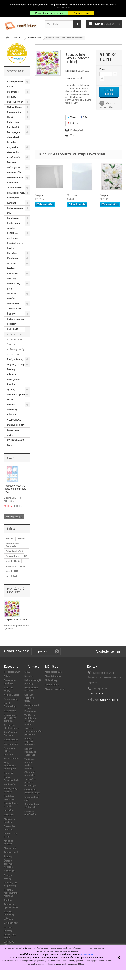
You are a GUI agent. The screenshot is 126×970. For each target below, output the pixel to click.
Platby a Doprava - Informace (29, 741)
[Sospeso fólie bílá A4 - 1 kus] (81, 176)
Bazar (10, 445)
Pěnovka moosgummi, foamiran (14, 379)
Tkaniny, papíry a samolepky (15, 351)
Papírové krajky (15, 102)
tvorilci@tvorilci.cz (109, 700)
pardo (22, 566)
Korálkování (13, 218)
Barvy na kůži (14, 172)
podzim (9, 538)
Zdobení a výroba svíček (16, 397)
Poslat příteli (76, 130)
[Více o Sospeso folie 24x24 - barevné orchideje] (12, 608)
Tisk (72, 135)
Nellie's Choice (14, 107)
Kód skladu (71, 71)
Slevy (10, 457)
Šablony (11, 314)
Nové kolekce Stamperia (12, 545)
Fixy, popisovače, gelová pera (16, 195)
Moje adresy (51, 680)
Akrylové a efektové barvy (14, 150)
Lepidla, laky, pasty (14, 286)
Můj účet (51, 666)
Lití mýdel (12, 253)
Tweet (73, 117)
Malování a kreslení (12, 266)
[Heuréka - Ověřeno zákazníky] (17, 53)
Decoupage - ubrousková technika (13, 137)
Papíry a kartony (15, 359)
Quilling (11, 389)
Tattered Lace (12, 556)
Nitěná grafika (14, 167)
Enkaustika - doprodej (13, 276)
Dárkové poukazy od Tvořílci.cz (30, 752)
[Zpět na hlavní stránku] (7, 38)
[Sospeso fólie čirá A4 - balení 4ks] (49, 176)
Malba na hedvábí (11, 296)
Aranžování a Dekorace (13, 160)
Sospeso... (40, 195)
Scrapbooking (14, 112)
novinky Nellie (13, 561)
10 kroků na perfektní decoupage (30, 782)
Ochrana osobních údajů (29, 698)
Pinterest (74, 123)
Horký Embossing (13, 119)
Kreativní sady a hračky (15, 245)
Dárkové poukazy (15, 425)
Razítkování (13, 127)
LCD (25, 556)
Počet (102, 69)
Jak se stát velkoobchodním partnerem (33, 731)
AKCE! (10, 86)
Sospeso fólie (16, 334)
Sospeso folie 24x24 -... (16, 619)
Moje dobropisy (53, 676)
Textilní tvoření (14, 187)
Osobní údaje (52, 684)
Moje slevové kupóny (55, 689)
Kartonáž (11, 203)
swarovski (11, 566)
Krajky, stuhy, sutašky (14, 225)
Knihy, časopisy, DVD (15, 210)
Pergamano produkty (13, 94)
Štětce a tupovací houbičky (15, 321)
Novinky (28, 676)
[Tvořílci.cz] (22, 25)
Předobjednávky (15, 81)
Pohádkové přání (14, 551)
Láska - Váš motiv (13, 432)
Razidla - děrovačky (12, 407)
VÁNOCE (11, 414)
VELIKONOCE (14, 420)
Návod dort (11, 576)
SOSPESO (12, 329)
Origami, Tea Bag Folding (16, 367)
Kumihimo (12, 258)
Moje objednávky (53, 672)
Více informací (63, 7)
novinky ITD (12, 571)
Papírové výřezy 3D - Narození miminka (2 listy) (15, 488)
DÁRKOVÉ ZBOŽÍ (16, 440)
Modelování (13, 303)
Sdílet (85, 117)
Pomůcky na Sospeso (14, 341)
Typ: (67, 78)
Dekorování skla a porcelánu (15, 180)
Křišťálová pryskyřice (12, 235)
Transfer (21, 538)
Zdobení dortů (14, 309)
